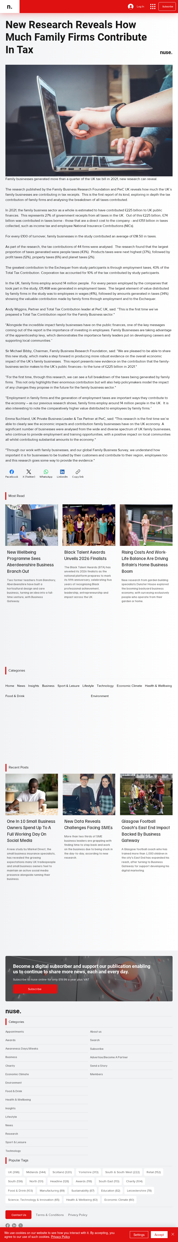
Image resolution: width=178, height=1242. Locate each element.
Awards (10, 1040)
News (9, 1125)
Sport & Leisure (15, 1142)
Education (112, 1190)
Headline (60, 1181)
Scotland (63, 1172)
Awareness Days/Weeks (21, 1048)
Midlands (37, 1172)
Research (11, 1133)
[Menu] (153, 6)
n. (10, 6)
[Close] (172, 1235)
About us (96, 1031)
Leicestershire (140, 1190)
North (38, 1181)
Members (96, 1074)
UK (15, 1172)
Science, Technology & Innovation (35, 1199)
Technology (13, 1151)
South (16, 1181)
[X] (20, 1225)
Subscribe (97, 1048)
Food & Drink (13, 1091)
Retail (155, 1172)
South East (110, 1181)
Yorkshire (90, 1172)
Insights (10, 1108)
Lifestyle (11, 1116)
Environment (13, 1082)
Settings (139, 1234)
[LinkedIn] (14, 1225)
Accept (159, 1234)
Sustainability (84, 1190)
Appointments (14, 1031)
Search (95, 1040)
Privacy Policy (77, 1215)
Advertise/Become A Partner (109, 1057)
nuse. (166, 52)
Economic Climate (17, 1074)
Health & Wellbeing (18, 1099)
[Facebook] (7, 1225)
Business (11, 1057)
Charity (10, 1065)
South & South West (123, 1172)
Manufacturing (53, 1190)
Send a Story (98, 1065)
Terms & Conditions (50, 1215)
